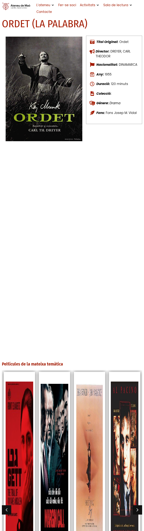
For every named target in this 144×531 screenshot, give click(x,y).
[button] (45, 5)
